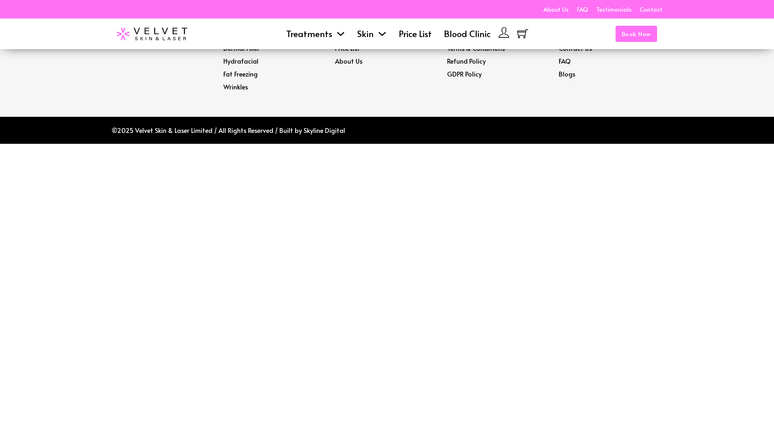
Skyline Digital (324, 130)
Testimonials (614, 9)
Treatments (309, 33)
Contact (651, 9)
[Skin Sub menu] (382, 33)
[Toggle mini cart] (522, 33)
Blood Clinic (467, 33)
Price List (415, 33)
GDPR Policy (464, 73)
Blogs (567, 73)
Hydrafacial (240, 60)
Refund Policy (466, 60)
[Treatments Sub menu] (340, 33)
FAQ (582, 9)
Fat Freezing (240, 73)
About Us (556, 9)
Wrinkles (235, 86)
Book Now (636, 33)
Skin (365, 33)
